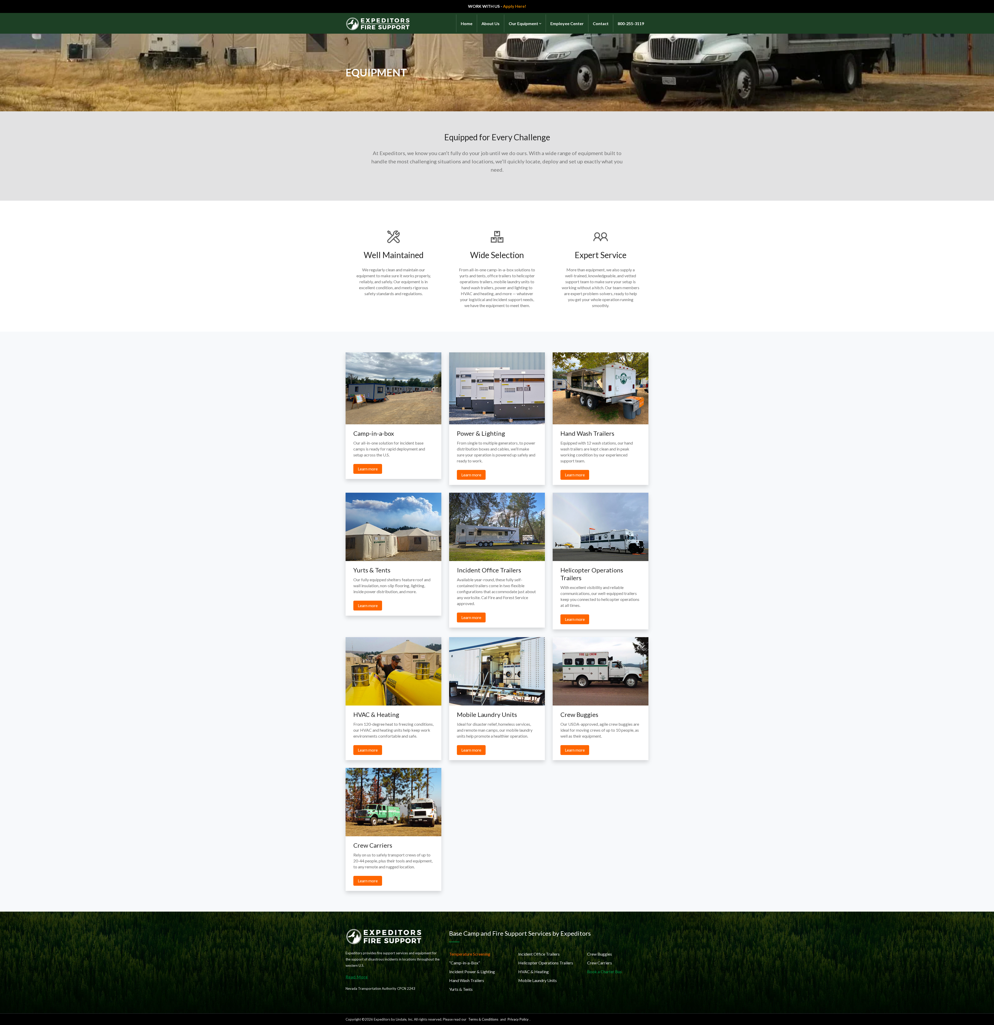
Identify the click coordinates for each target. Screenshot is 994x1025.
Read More (357, 976)
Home (466, 23)
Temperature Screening (469, 953)
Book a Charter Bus (604, 971)
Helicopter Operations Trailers (545, 962)
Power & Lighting (481, 433)
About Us (490, 23)
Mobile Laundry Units (487, 714)
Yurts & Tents (371, 570)
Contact (601, 23)
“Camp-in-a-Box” (464, 962)
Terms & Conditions (483, 1019)
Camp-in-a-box (373, 433)
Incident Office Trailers (489, 570)
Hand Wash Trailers (587, 433)
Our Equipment (523, 23)
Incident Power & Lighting (472, 971)
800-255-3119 (631, 23)
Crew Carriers (372, 845)
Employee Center (567, 23)
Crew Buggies (579, 714)
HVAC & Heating (376, 714)
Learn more (368, 468)
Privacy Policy (518, 1019)
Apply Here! (514, 6)
